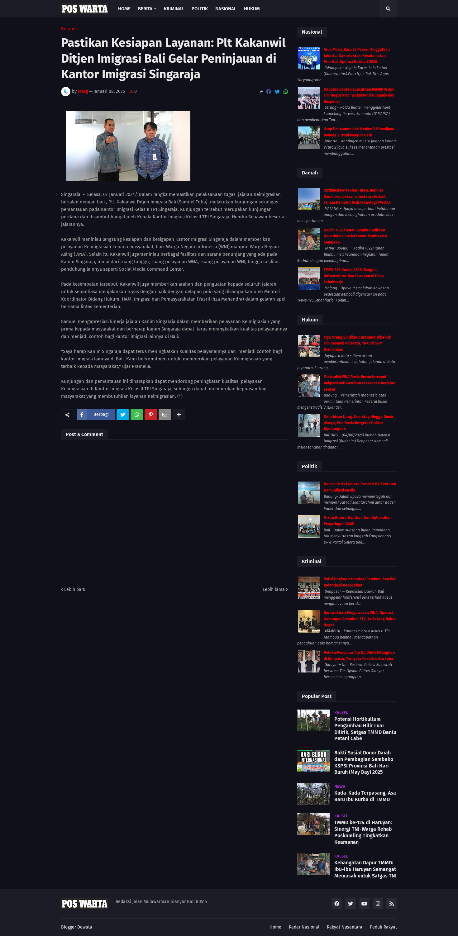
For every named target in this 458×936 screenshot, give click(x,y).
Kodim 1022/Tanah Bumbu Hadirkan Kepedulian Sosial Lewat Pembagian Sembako (355, 236)
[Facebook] (268, 92)
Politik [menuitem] (200, 9)
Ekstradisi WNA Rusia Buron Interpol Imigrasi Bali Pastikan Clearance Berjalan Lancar (359, 383)
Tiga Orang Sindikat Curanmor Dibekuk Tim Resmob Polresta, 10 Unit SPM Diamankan (357, 343)
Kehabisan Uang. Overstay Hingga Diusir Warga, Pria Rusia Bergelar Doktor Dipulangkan (359, 423)
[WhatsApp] (286, 92)
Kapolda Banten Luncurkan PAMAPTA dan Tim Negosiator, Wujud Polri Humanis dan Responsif (359, 95)
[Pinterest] (151, 414)
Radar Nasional (304, 927)
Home (275, 927)
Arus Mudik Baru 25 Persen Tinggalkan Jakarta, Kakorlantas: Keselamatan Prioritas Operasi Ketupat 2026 (357, 55)
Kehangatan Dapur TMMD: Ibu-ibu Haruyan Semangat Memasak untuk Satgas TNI (365, 869)
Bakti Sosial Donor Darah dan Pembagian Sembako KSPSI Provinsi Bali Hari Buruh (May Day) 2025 (363, 762)
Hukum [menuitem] (252, 9)
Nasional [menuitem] (225, 9)
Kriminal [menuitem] (174, 9)
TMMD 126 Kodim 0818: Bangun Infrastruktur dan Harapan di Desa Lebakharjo (354, 276)
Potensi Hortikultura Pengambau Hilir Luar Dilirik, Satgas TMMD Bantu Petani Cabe (365, 728)
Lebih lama (274, 589)
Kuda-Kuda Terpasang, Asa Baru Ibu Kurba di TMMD (365, 796)
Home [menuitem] (124, 9)
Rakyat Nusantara (344, 927)
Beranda (69, 29)
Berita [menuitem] (145, 9)
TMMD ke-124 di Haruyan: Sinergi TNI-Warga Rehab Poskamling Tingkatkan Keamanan (363, 832)
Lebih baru (74, 589)
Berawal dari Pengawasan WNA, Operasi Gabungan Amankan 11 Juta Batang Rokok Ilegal (360, 619)
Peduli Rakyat (383, 927)
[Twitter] (277, 92)
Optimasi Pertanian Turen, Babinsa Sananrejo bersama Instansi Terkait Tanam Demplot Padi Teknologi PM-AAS (357, 196)
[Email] (165, 414)
